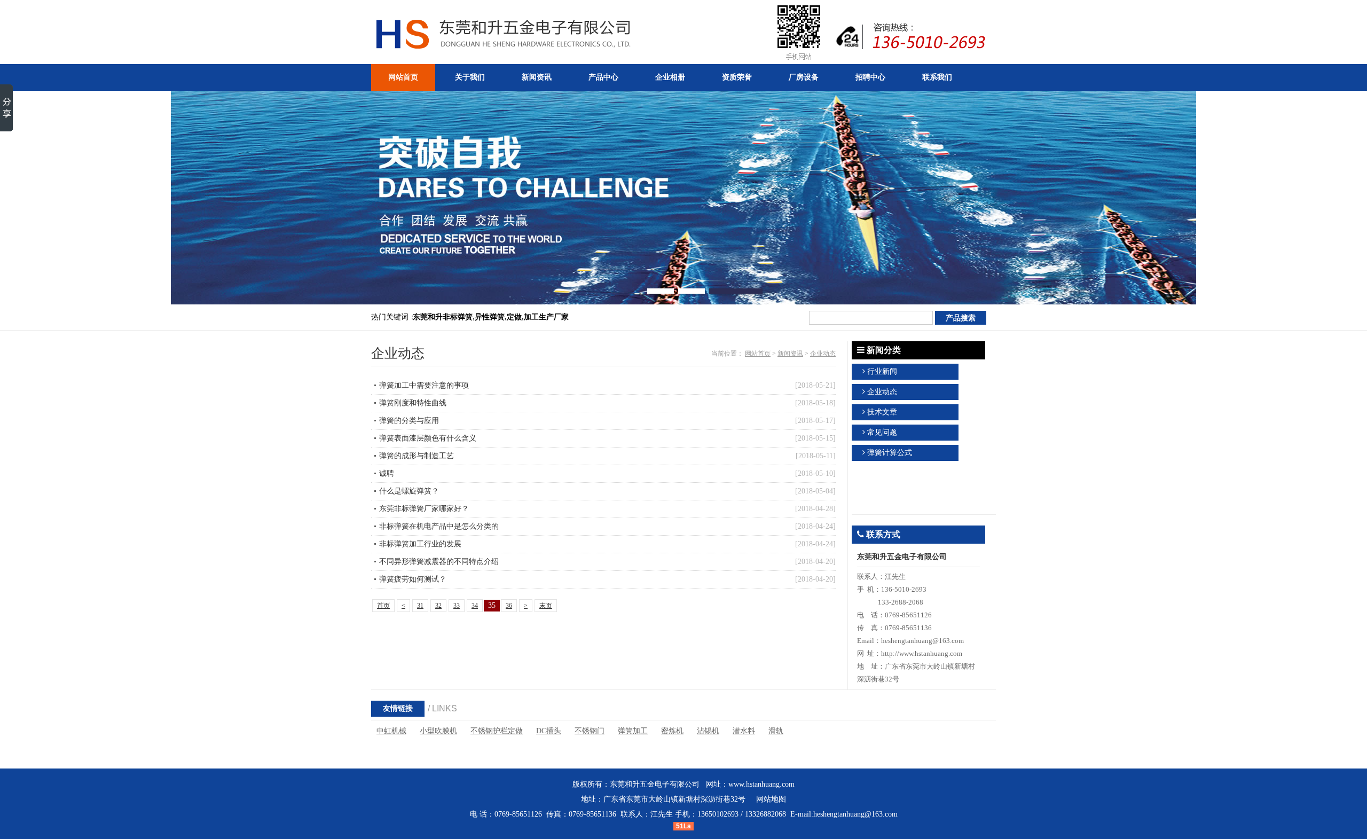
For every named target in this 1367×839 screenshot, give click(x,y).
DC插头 (548, 731)
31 (420, 605)
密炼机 (672, 731)
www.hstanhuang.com (761, 784)
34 (475, 605)
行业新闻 (882, 371)
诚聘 (386, 473)
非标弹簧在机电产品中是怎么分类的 (439, 526)
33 (456, 605)
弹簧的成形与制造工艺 (416, 456)
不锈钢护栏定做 (496, 731)
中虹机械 (391, 731)
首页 (383, 605)
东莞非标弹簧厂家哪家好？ (424, 509)
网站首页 (758, 353)
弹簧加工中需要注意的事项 (424, 385)
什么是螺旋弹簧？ (409, 491)
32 (438, 605)
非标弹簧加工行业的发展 (420, 544)
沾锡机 (708, 731)
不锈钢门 (589, 731)
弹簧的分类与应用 (409, 421)
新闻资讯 (790, 353)
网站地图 (771, 799)
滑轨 (775, 731)
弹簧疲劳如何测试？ (412, 579)
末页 (545, 605)
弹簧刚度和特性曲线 (412, 403)
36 (509, 605)
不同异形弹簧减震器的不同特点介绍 (439, 562)
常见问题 (882, 432)
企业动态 (823, 353)
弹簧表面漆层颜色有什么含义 (427, 438)
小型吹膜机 (438, 731)
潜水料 (744, 731)
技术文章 (882, 412)
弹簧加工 (633, 731)
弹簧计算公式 (889, 453)
